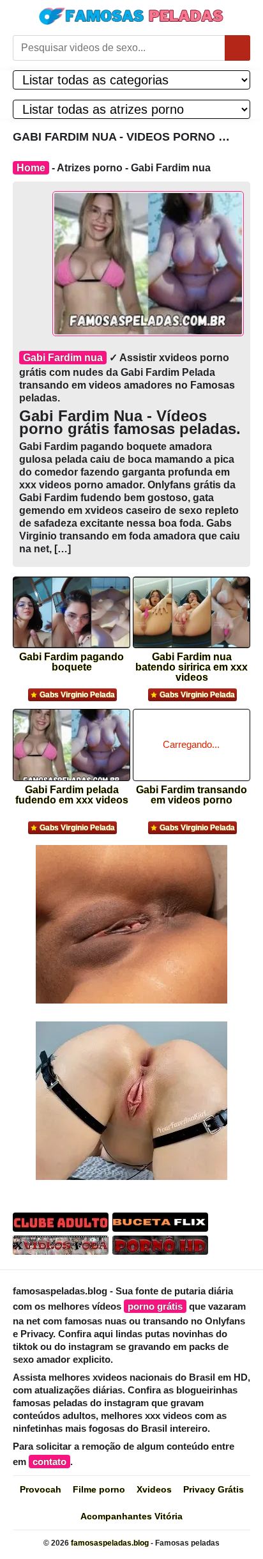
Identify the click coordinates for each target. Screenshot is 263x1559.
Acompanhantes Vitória (131, 1516)
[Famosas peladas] (131, 16)
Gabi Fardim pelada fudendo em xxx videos (71, 795)
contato (49, 1461)
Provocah (40, 1489)
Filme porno (99, 1489)
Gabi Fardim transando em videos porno (191, 795)
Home (31, 167)
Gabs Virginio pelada (77, 694)
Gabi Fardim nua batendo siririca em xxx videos (191, 663)
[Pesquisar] (237, 48)
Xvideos (154, 1489)
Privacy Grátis (213, 1489)
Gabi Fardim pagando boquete (71, 662)
